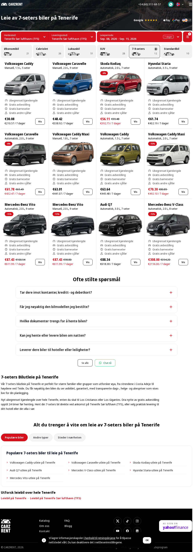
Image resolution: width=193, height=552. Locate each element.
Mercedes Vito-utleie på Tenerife (30, 478)
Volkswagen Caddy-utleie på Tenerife (32, 462)
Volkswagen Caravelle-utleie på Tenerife (95, 462)
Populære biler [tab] (14, 437)
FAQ (67, 520)
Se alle (85, 363)
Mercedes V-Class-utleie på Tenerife (93, 470)
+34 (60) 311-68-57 (149, 4)
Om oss (44, 525)
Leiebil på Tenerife (13, 498)
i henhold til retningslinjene (99, 538)
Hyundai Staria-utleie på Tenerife (153, 470)
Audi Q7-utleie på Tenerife (26, 470)
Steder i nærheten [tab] (69, 437)
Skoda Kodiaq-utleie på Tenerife (152, 462)
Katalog (44, 520)
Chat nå (107, 363)
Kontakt (44, 531)
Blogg (68, 525)
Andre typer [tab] (40, 437)
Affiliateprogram (158, 547)
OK (147, 540)
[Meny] (190, 4)
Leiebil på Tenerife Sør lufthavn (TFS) (55, 498)
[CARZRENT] (14, 4)
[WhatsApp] (171, 4)
